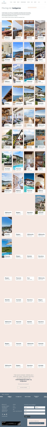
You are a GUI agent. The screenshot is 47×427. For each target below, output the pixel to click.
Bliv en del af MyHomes (23, 387)
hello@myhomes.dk (5, 410)
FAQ (13, 409)
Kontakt (14, 404)
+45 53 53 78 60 (4, 408)
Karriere (14, 407)
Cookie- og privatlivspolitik (17, 411)
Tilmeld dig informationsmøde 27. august (35, 423)
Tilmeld (26, 416)
